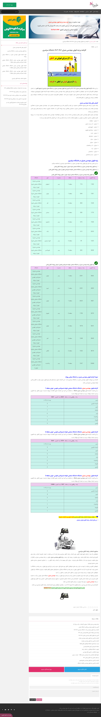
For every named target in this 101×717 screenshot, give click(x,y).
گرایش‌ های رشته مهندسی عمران (19, 47)
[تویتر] (8, 710)
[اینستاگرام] (11, 710)
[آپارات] (14, 710)
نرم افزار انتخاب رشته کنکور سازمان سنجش (87, 520)
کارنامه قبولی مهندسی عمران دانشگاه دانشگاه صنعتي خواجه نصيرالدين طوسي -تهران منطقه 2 (14, 67)
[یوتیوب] (5, 710)
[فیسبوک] (2, 710)
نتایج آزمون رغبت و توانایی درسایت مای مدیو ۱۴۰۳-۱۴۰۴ (14, 95)
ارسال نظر (39, 700)
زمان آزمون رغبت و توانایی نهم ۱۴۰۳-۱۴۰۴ (17, 92)
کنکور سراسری (92, 41)
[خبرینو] (93, 8)
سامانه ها (71, 12)
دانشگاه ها (82, 12)
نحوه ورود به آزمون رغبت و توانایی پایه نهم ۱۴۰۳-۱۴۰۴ (15, 99)
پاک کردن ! (32, 700)
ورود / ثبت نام (10, 5)
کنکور (91, 12)
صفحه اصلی (95, 12)
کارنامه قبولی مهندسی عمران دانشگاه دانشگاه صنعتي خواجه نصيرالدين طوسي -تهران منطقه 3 (14, 72)
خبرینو (87, 708)
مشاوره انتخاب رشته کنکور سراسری (19, 78)
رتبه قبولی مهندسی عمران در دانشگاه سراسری (16, 51)
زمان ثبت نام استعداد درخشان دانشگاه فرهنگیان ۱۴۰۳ (15, 88)
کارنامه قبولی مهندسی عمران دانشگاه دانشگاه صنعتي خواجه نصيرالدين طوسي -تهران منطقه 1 (14, 61)
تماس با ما (66, 12)
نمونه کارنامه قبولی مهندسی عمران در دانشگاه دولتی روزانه (14, 56)
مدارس (87, 12)
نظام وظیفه (76, 12)
